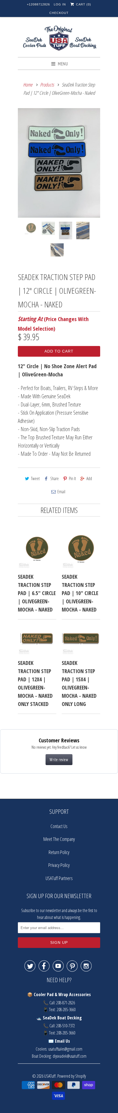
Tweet (35, 478)
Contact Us (59, 826)
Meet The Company (59, 839)
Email (61, 492)
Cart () (83, 4)
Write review (59, 759)
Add (89, 478)
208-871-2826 (65, 1003)
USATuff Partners (59, 878)
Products (47, 84)
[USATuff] (59, 39)
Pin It (72, 478)
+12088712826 (38, 4)
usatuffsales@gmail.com (65, 1049)
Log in (60, 4)
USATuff (50, 1076)
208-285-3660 (66, 1010)
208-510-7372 (65, 1026)
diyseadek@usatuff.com (69, 1056)
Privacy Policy (59, 865)
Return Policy (59, 852)
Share (54, 478)
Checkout (59, 13)
